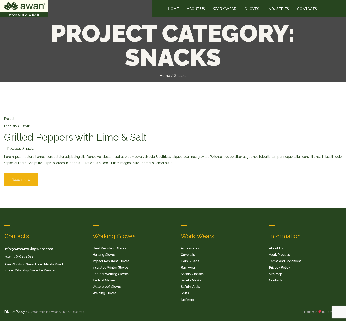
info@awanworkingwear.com (28, 249)
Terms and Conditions (285, 261)
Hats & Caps (190, 261)
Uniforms (188, 299)
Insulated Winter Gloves (110, 267)
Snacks (28, 148)
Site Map (275, 274)
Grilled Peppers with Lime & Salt (75, 137)
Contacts (276, 280)
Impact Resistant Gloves (111, 261)
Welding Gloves (104, 293)
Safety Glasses (192, 274)
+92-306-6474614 (19, 256)
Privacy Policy (279, 267)
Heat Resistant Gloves (109, 248)
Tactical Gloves (104, 280)
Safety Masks (191, 280)
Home (165, 75)
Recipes (14, 148)
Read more (20, 179)
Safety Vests (190, 287)
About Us (276, 248)
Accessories (190, 248)
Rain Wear (188, 267)
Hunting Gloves (104, 255)
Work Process (279, 255)
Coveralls (188, 255)
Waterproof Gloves (107, 287)
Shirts (185, 293)
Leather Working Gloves (111, 274)
